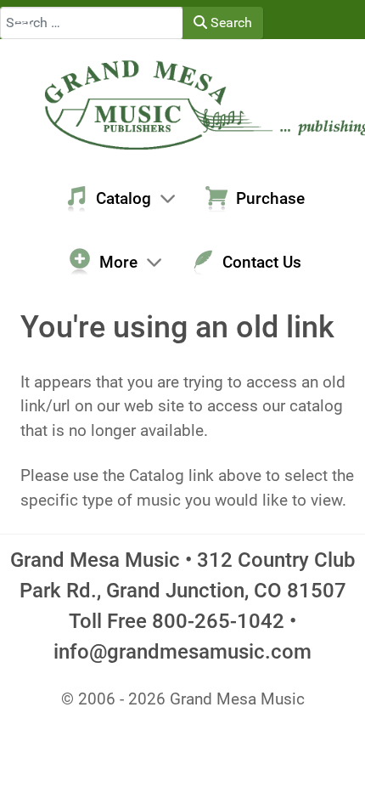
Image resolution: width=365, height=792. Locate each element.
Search (229, 22)
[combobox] (91, 23)
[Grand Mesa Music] (182, 103)
